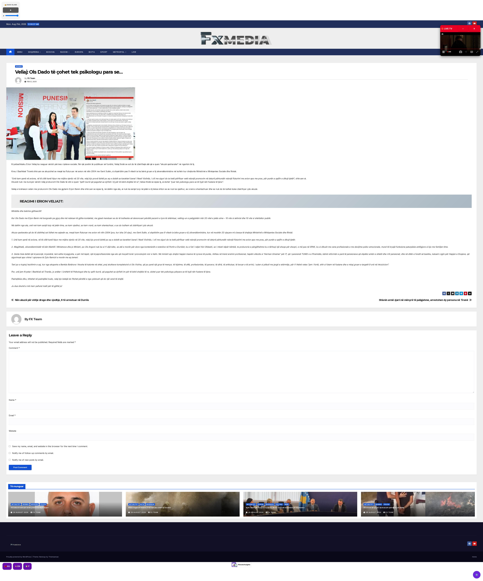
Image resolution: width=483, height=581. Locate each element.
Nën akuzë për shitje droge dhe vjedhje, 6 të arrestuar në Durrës (52, 300)
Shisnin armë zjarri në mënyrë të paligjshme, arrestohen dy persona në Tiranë (423, 300)
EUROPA (79, 52)
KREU (20, 52)
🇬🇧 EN (17, 566)
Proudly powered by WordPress (19, 557)
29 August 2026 (21, 512)
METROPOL (119, 52)
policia (43, 504)
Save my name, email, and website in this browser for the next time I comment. (50, 446)
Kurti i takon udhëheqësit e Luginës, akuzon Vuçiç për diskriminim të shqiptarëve (275, 508)
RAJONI (64, 52)
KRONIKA (19, 66)
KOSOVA (50, 52)
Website (12, 431)
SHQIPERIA (33, 52)
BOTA (92, 52)
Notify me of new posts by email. (28, 460)
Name (12, 400)
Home (474, 557)
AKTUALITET (15, 504)
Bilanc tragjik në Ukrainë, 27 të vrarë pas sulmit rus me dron (149, 508)
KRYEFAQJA (150, 504)
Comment (14, 348)
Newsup (42, 557)
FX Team (31, 78)
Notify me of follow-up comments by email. (33, 453)
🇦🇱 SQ (7, 566)
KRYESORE (34, 504)
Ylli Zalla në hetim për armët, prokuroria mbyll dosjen (29, 508)
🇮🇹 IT (27, 566)
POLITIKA (279, 504)
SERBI (286, 504)
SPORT (103, 52)
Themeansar (53, 557)
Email (12, 415)
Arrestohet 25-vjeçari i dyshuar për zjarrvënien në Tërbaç (384, 508)
